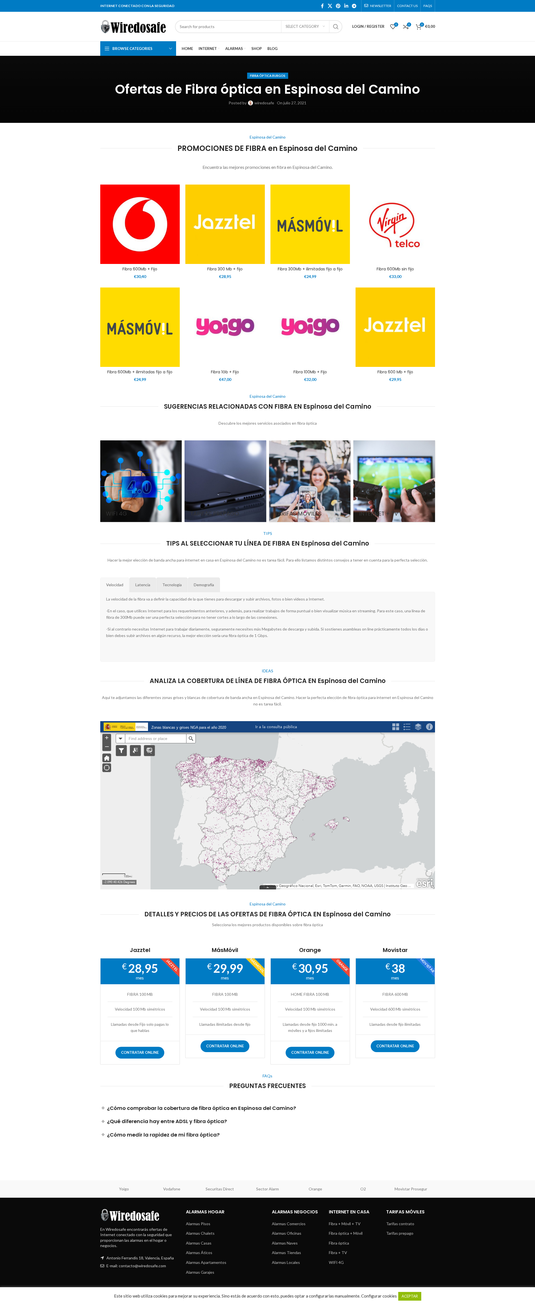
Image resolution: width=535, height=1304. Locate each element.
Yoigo (124, 1188)
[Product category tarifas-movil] (310, 481)
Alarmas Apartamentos (206, 1262)
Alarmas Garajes (200, 1272)
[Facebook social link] (322, 6)
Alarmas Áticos (199, 1252)
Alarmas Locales (286, 1262)
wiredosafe (264, 102)
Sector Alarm (267, 1188)
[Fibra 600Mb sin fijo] (395, 224)
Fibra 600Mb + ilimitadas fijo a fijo (139, 372)
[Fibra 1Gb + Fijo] (225, 327)
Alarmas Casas (198, 1243)
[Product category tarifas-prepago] (225, 481)
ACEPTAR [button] (410, 1296)
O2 (363, 1188)
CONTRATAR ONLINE (140, 1052)
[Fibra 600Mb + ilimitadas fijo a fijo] (140, 327)
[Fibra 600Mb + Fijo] (140, 224)
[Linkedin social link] (346, 6)
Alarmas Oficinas (286, 1233)
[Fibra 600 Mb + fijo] (395, 327)
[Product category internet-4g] (141, 481)
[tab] (114, 585)
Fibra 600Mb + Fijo (139, 269)
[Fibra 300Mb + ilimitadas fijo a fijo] (310, 224)
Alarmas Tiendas (286, 1252)
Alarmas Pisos (198, 1223)
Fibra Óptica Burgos (267, 75)
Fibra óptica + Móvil (346, 1233)
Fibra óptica (339, 1243)
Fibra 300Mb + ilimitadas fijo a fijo (310, 269)
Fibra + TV (338, 1252)
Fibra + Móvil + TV (345, 1223)
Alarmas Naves (285, 1243)
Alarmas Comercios (289, 1223)
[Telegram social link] (354, 6)
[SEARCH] (335, 26)
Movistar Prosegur (411, 1188)
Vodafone (171, 1188)
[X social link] (330, 6)
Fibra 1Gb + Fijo (225, 372)
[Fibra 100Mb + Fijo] (310, 327)
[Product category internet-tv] (394, 481)
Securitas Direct (220, 1188)
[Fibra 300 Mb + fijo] (225, 224)
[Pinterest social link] (338, 6)
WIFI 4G (336, 1262)
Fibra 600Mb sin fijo (395, 269)
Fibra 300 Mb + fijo (225, 269)
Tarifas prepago (399, 1233)
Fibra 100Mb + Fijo (310, 372)
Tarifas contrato (400, 1223)
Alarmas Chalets (200, 1233)
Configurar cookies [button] (379, 1295)
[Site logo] (134, 26)
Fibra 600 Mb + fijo (395, 372)
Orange (315, 1188)
